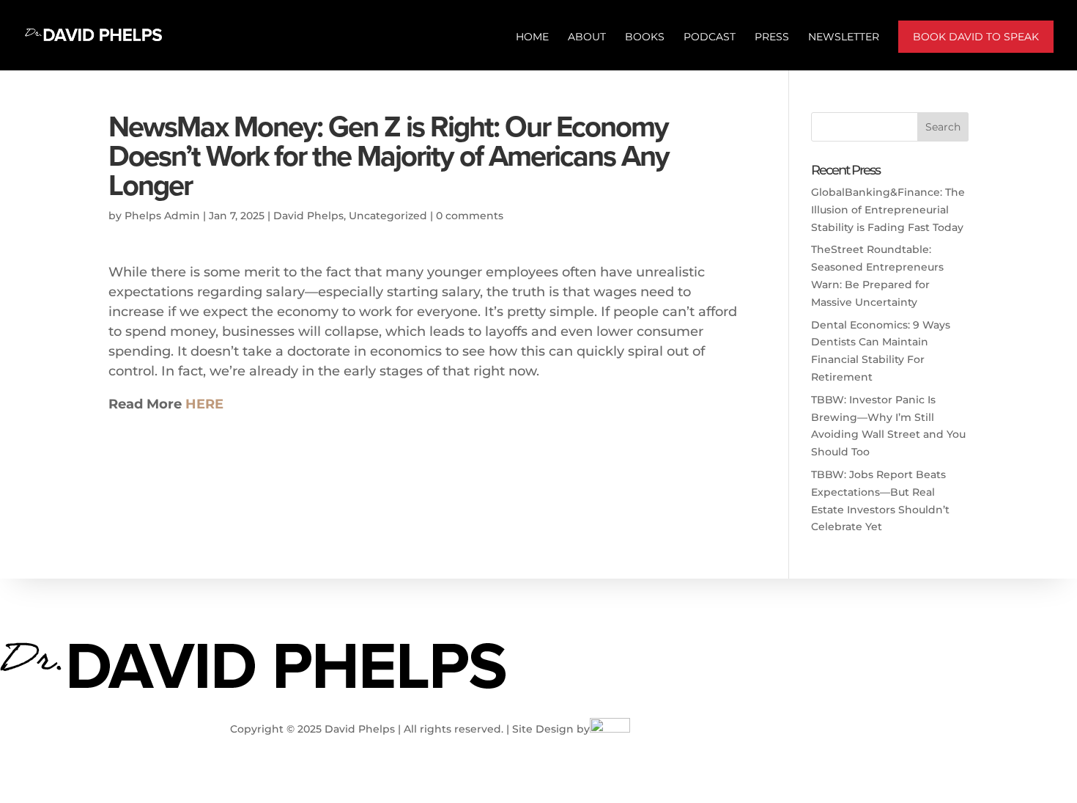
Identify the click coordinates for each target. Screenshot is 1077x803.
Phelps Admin (162, 215)
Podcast (710, 37)
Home (532, 37)
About (587, 37)
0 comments (469, 215)
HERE (204, 404)
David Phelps (308, 215)
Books (645, 37)
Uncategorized (388, 215)
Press (772, 37)
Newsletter (843, 37)
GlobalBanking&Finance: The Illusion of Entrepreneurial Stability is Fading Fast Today (888, 210)
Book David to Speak (976, 36)
